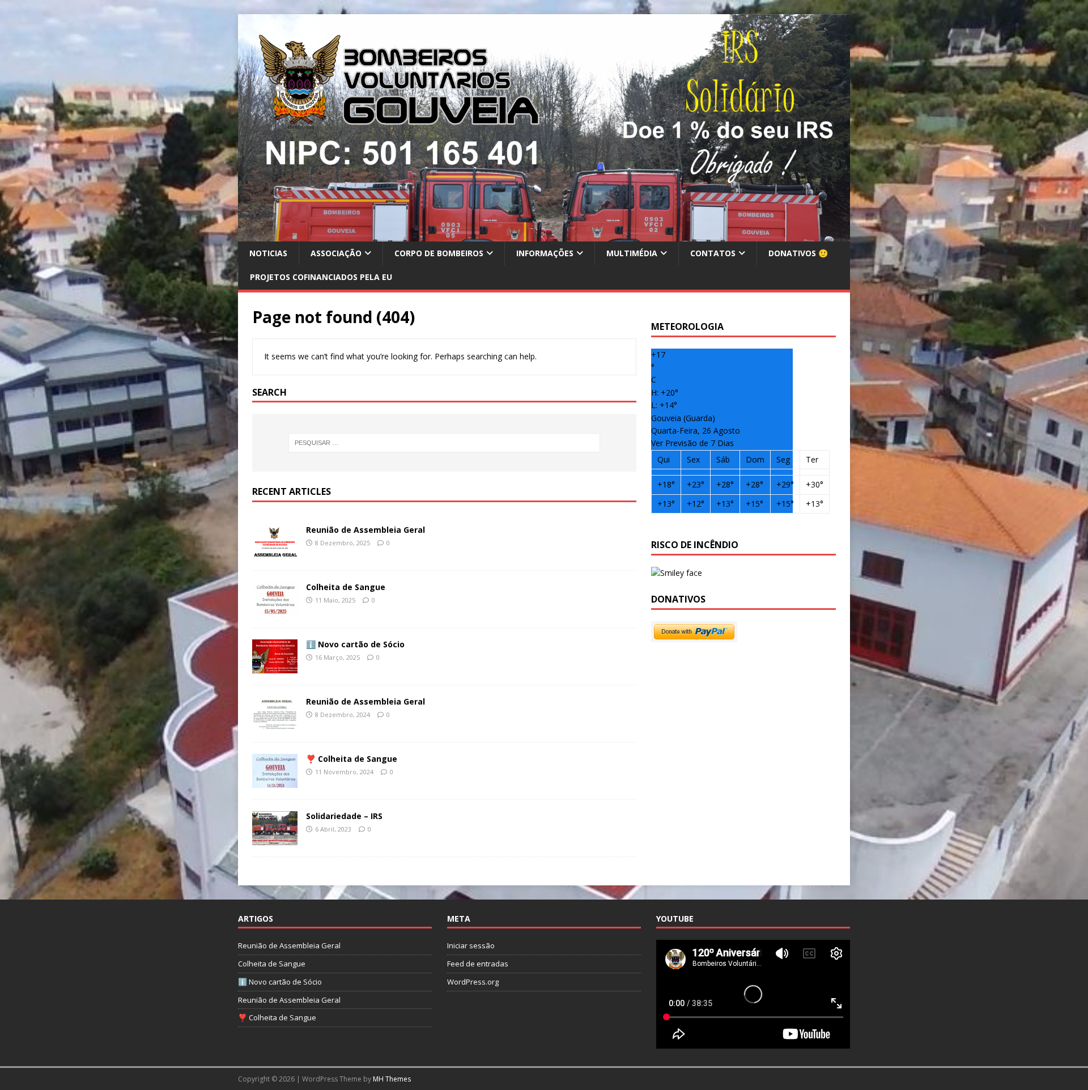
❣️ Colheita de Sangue (351, 758)
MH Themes (392, 1079)
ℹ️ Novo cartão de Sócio (355, 644)
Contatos (713, 253)
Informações (544, 253)
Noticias (268, 253)
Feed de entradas (477, 963)
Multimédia (631, 253)
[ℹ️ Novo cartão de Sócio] (275, 666)
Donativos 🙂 (798, 253)
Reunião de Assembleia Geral (365, 529)
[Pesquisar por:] (444, 442)
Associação (336, 253)
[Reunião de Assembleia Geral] (275, 552)
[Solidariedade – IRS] (275, 838)
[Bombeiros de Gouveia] (544, 235)
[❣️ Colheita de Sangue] (275, 781)
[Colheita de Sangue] (275, 609)
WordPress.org (473, 982)
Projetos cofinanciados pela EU (321, 277)
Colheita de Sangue (345, 587)
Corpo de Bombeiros (438, 253)
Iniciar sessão (471, 945)
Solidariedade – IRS (344, 816)
